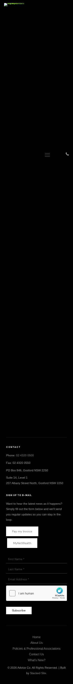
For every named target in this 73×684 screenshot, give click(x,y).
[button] (27, 427)
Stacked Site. (38, 673)
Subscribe (19, 610)
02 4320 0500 (25, 455)
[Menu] (47, 155)
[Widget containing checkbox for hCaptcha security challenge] (36, 593)
